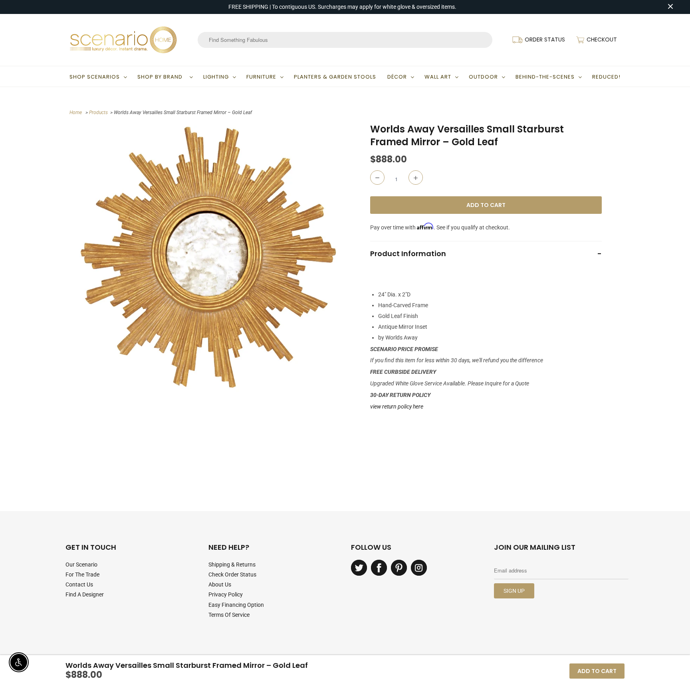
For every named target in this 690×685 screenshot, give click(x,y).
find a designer (84, 594)
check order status (232, 574)
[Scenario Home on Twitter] (359, 568)
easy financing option (236, 605)
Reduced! (606, 77)
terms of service (229, 615)
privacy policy (225, 594)
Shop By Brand (161, 77)
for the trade (82, 574)
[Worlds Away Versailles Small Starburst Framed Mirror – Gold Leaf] (208, 257)
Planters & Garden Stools (335, 77)
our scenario (81, 564)
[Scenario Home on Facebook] (379, 568)
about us (219, 584)
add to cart (597, 671)
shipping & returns (232, 564)
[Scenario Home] (123, 40)
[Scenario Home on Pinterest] (399, 568)
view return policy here (396, 406)
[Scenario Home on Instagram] (419, 568)
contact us (79, 584)
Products (98, 112)
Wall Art (437, 77)
